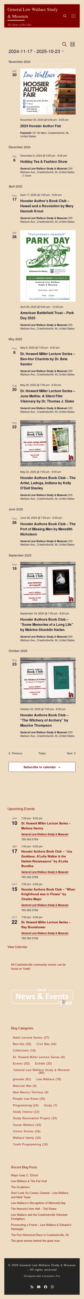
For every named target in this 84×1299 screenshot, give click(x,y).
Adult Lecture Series (31, 1037)
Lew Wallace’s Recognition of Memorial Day (38, 1203)
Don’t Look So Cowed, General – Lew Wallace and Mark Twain (39, 1195)
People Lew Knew (29, 1098)
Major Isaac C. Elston (24, 1175)
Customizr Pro (51, 1276)
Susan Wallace (27, 1125)
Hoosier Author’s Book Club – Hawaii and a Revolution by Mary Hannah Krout (46, 205)
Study (50, 1105)
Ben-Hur (22, 1044)
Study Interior (26, 1111)
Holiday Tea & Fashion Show (43, 161)
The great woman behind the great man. (36, 1240)
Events (21, 1063)
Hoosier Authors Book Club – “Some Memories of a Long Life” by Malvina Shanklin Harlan (46, 624)
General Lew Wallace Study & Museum (44, 834)
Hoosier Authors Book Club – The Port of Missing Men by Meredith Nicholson (48, 529)
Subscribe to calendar (39, 767)
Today (42, 753)
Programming (26, 1105)
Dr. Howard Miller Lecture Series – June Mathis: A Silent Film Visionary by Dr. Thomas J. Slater (47, 396)
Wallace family (27, 1137)
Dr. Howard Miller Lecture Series (39, 1057)
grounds (22, 1079)
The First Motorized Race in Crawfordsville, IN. (40, 1235)
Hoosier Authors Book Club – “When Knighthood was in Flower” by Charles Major (48, 894)
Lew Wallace (48, 1079)
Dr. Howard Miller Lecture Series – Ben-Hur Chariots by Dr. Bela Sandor (47, 358)
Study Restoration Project (35, 1118)
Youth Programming (30, 1144)
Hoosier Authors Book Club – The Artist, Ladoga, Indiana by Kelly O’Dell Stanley (48, 482)
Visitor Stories (26, 1131)
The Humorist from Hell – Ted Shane (33, 1208)
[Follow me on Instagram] (52, 1286)
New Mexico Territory (30, 1092)
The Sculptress (20, 1187)
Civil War (46, 1044)
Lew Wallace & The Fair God (29, 1181)
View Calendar (17, 947)
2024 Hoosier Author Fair (40, 125)
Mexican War (25, 1085)
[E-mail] (38, 1286)
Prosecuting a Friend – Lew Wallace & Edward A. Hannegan (41, 1227)
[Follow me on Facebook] (45, 1286)
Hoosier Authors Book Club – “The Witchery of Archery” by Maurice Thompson (44, 720)
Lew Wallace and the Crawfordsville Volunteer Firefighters (39, 1217)
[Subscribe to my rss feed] (32, 1286)
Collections (24, 1050)
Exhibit (43, 1063)
